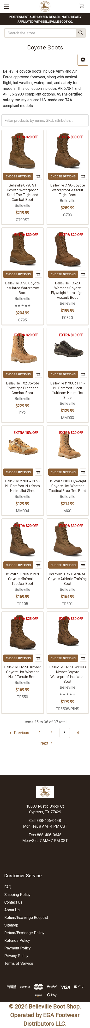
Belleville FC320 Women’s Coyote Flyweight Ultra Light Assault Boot (67, 290)
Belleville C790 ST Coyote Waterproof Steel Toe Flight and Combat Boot (22, 192)
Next (44, 743)
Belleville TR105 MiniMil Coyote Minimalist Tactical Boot (23, 578)
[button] (83, 60)
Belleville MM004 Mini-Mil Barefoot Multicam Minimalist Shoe (22, 486)
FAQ (7, 887)
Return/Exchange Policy (24, 933)
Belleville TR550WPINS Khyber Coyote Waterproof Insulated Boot (67, 674)
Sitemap (11, 925)
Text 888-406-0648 (45, 835)
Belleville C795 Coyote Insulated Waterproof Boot (22, 288)
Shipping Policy (17, 894)
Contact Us (13, 902)
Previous (21, 732)
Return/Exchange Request (26, 917)
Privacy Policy (16, 955)
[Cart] (82, 6)
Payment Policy (17, 948)
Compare (38, 176)
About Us (12, 910)
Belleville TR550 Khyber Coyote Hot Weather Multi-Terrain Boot (22, 672)
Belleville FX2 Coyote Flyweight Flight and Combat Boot (22, 388)
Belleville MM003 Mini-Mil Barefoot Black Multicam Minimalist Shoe (67, 390)
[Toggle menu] (6, 6)
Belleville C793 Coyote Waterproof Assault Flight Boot (67, 190)
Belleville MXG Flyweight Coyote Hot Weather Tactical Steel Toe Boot (67, 486)
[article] (45, 89)
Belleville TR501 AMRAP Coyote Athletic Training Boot (67, 578)
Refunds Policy (17, 940)
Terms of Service (18, 963)
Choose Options (18, 176)
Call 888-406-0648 (45, 820)
